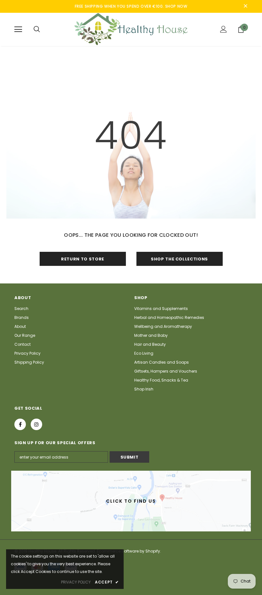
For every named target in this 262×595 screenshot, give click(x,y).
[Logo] (131, 29)
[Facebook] (20, 424)
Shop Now (176, 6)
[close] (245, 6)
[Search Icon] (37, 29)
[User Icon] (223, 29)
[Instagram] (36, 424)
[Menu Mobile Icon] (18, 29)
